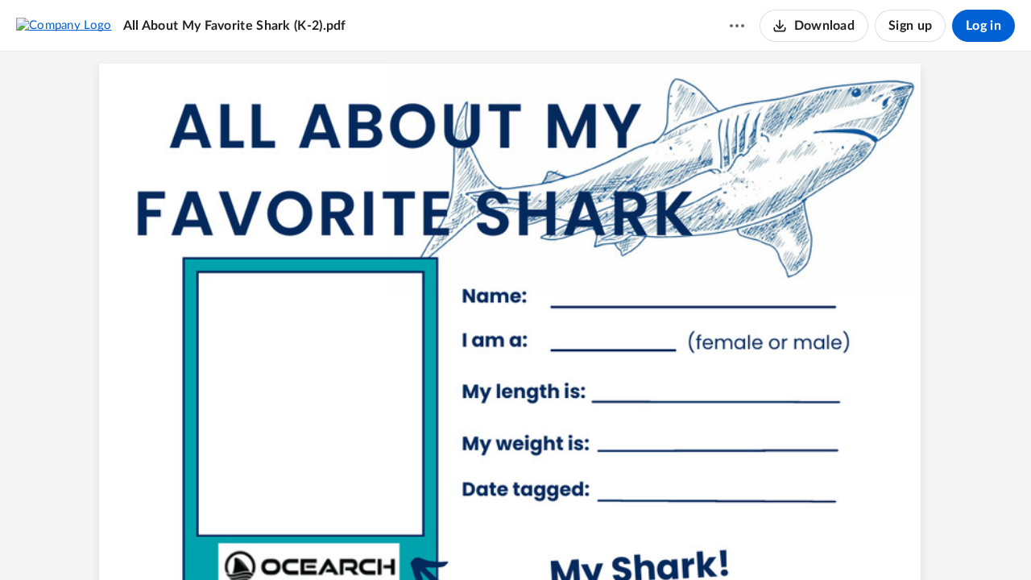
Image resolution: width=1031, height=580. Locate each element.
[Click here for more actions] (737, 26)
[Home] (64, 25)
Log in (983, 25)
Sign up (910, 25)
